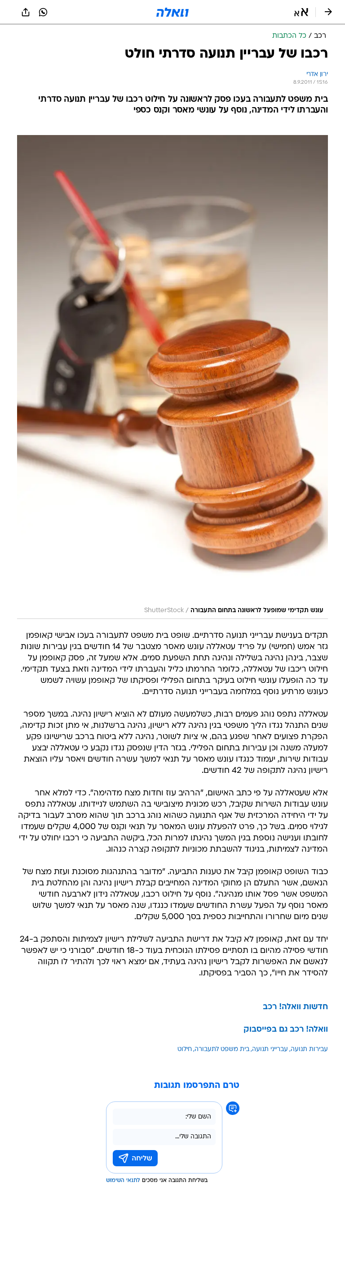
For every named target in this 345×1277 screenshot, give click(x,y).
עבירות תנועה (309, 1049)
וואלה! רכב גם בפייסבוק (285, 1029)
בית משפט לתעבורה (222, 1049)
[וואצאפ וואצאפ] (43, 12)
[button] (301, 12)
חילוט (184, 1049)
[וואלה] (172, 12)
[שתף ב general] (26, 12)
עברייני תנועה (270, 1049)
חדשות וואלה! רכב (295, 1007)
